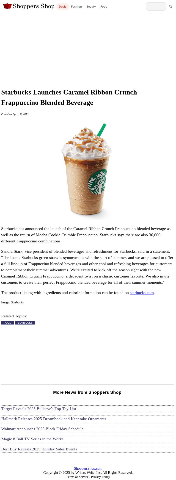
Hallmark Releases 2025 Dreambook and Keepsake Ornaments (53, 418)
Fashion (76, 6)
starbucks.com (142, 292)
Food (103, 6)
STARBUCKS (24, 322)
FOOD (7, 322)
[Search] (170, 6)
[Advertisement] (88, 49)
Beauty (91, 6)
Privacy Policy (100, 477)
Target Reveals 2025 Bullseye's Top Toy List (38, 408)
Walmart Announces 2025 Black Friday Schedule (42, 429)
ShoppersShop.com (88, 468)
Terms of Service (77, 477)
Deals (62, 6)
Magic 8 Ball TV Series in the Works (32, 439)
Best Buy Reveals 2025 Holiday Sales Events (39, 449)
